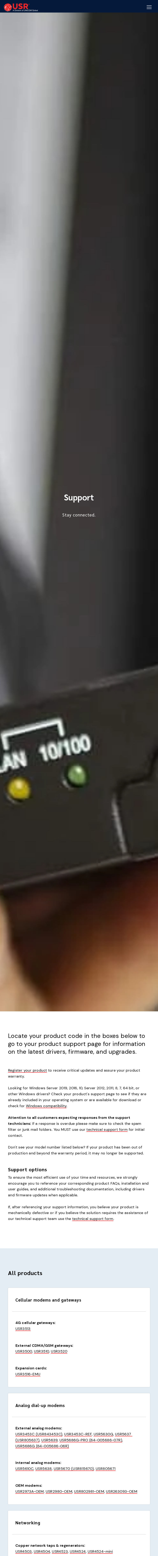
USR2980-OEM (59, 1491)
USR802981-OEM (89, 1491)
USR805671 (106, 1468)
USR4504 (42, 1551)
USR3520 (59, 1351)
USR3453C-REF (78, 1434)
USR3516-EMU (27, 1374)
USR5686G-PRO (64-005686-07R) (90, 1440)
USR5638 (43, 1468)
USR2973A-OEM (29, 1491)
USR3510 (41, 1351)
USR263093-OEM (121, 1491)
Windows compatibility (46, 1106)
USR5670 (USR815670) (74, 1468)
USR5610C (24, 1468)
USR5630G (103, 1434)
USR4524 (78, 1551)
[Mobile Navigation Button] (149, 7)
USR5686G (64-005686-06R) (42, 1446)
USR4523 (60, 1551)
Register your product (27, 1070)
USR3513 (23, 1328)
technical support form (107, 1129)
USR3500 (23, 1351)
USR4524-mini (100, 1551)
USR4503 (23, 1551)
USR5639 (49, 1440)
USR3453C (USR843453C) (38, 1434)
